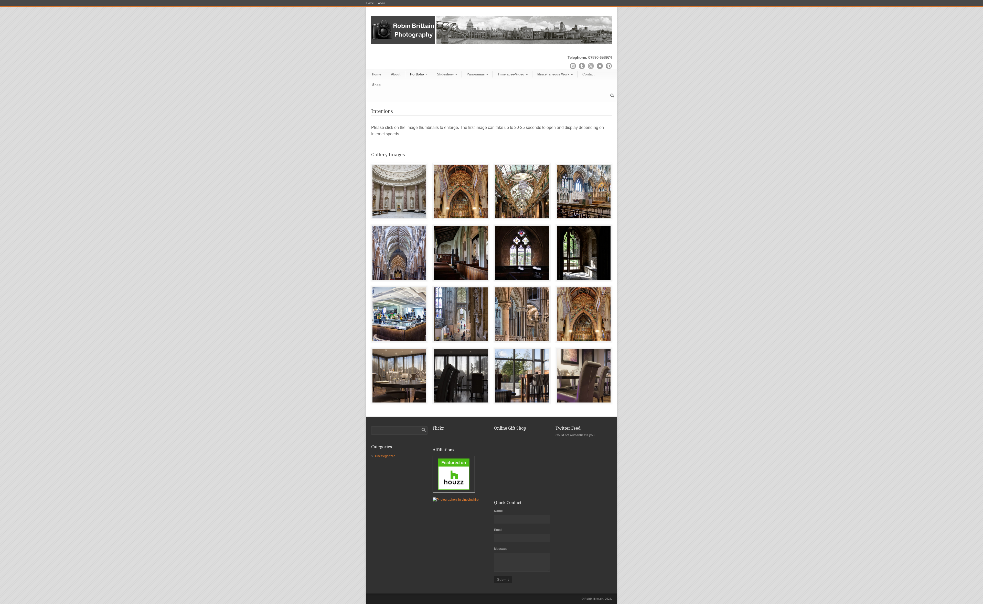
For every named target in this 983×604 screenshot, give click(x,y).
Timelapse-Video (513, 74)
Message (500, 549)
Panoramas (477, 74)
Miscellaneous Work (555, 74)
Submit (503, 579)
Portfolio (418, 74)
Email (498, 530)
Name (498, 511)
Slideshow (447, 74)
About (381, 3)
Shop (376, 85)
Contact (588, 74)
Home (370, 3)
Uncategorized (385, 456)
